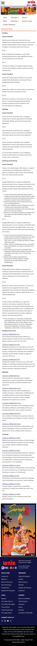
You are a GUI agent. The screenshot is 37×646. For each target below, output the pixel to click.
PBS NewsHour (23, 582)
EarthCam (21, 590)
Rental (20, 607)
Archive (20, 579)
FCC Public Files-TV (7, 601)
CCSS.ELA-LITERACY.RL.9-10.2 (11, 345)
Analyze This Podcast (24, 588)
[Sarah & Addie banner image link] (18, 11)
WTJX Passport (22, 601)
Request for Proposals (8, 590)
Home (5, 17)
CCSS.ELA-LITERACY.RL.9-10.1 (11, 334)
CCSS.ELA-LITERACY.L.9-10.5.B (11, 494)
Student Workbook (9, 24)
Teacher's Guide (27, 21)
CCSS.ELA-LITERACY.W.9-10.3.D (11, 424)
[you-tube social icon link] (8, 621)
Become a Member (24, 598)
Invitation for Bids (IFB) (25, 613)
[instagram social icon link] (5, 621)
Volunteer (21, 604)
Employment (5, 588)
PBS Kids (21, 585)
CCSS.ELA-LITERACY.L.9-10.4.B (11, 438)
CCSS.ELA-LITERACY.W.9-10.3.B (11, 403)
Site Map (21, 610)
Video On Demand (24, 576)
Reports (3, 598)
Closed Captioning (7, 610)
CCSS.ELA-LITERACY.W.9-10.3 (11, 376)
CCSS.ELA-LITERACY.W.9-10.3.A (11, 388)
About (24, 17)
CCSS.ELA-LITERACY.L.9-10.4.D (11, 465)
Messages (14, 17)
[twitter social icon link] (11, 621)
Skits (4, 21)
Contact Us (4, 576)
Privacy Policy (5, 607)
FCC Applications (6, 613)
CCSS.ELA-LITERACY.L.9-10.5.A (11, 484)
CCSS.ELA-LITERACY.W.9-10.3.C (11, 413)
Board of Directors (7, 582)
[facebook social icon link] (2, 621)
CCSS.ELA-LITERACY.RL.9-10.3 (11, 359)
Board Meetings (6, 585)
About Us (4, 579)
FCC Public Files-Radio (8, 604)
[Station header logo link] (31, 3)
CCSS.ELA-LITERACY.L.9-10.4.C (11, 450)
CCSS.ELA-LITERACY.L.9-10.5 (10, 476)
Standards (14, 21)
